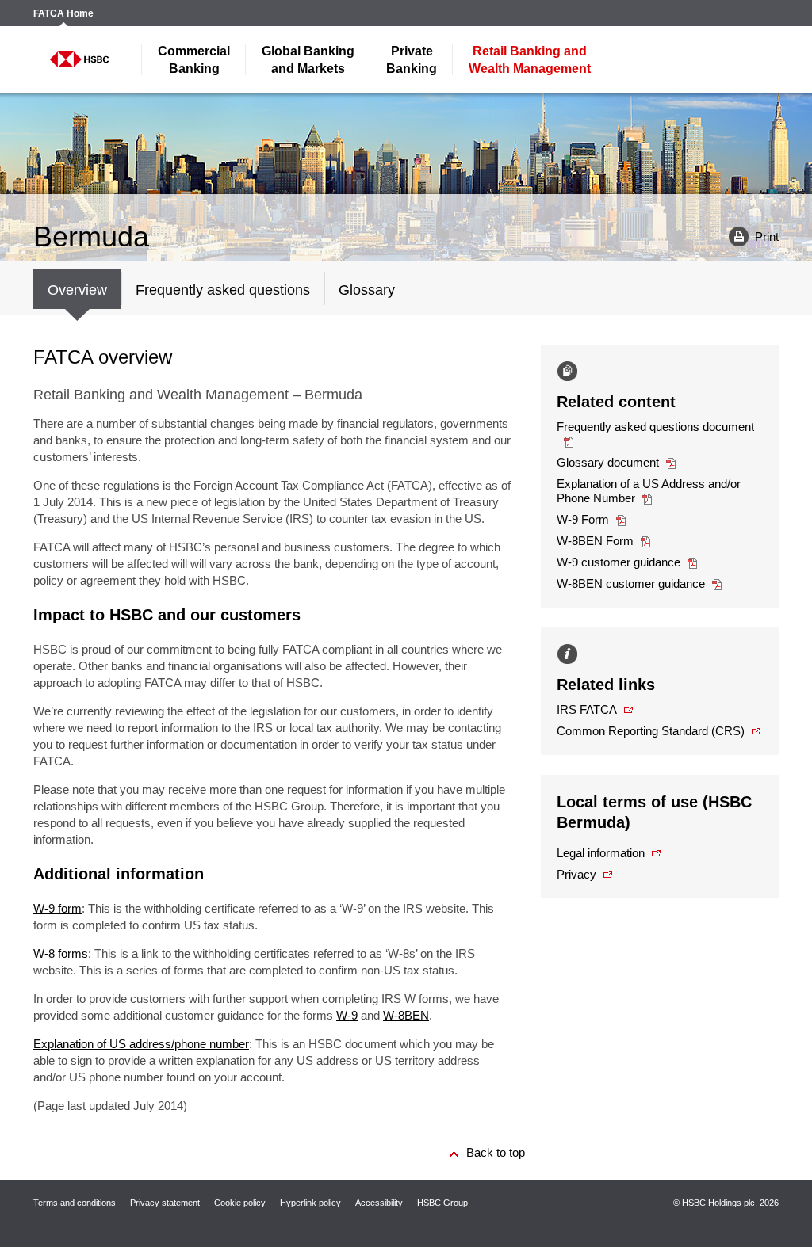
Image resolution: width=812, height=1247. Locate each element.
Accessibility (379, 1202)
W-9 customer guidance (618, 562)
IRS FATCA (587, 709)
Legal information (601, 853)
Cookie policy (240, 1202)
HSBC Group (442, 1202)
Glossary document (608, 462)
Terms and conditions (74, 1202)
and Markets (308, 59)
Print (748, 235)
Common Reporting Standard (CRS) (651, 731)
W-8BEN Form (595, 540)
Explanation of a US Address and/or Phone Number (649, 491)
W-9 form (57, 908)
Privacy (576, 874)
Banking (194, 59)
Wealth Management (530, 59)
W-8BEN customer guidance (631, 583)
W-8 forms (60, 953)
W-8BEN (406, 1015)
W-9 (347, 1015)
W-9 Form (583, 519)
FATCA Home (63, 14)
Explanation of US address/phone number (141, 1044)
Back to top (495, 1152)
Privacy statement (165, 1202)
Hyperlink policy (310, 1202)
